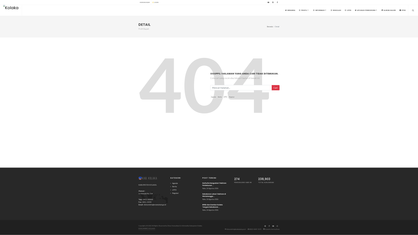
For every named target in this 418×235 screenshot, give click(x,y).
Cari (276, 87)
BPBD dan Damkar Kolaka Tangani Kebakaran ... (212, 206)
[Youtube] (268, 2)
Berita (220, 97)
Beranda (270, 27)
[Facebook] (277, 2)
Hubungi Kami (145, 2)
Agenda (213, 97)
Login (156, 2)
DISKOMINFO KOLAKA (146, 228)
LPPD (225, 97)
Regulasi (231, 97)
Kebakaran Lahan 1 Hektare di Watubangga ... (214, 195)
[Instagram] (273, 2)
